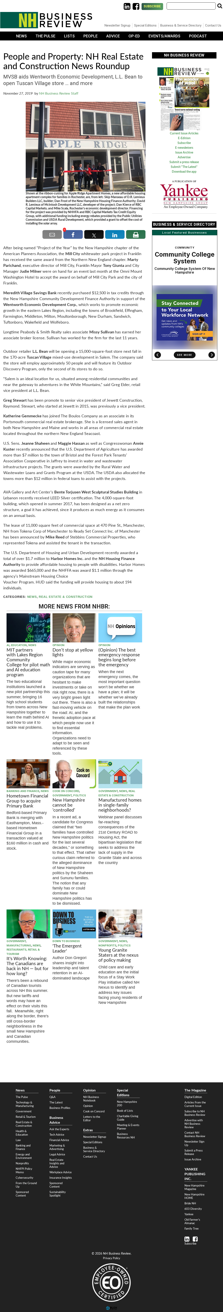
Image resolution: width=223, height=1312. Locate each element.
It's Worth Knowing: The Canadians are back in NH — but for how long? (28, 966)
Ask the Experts (59, 1129)
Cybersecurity (24, 1177)
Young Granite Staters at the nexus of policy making (118, 955)
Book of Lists (125, 1110)
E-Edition (184, 138)
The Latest (56, 1102)
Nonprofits (107, 945)
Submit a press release (184, 162)
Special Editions (145, 25)
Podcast (198, 36)
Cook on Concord (65, 791)
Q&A (52, 1097)
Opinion (58, 645)
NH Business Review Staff (58, 93)
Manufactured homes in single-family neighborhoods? (120, 805)
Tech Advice (56, 1134)
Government (62, 795)
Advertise (184, 157)
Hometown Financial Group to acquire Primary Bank (27, 801)
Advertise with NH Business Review (193, 1124)
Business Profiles (59, 1108)
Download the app (184, 171)
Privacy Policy (111, 1258)
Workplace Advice (60, 1172)
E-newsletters (184, 147)
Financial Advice (59, 1140)
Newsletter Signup (117, 25)
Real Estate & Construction (66, 596)
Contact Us (213, 25)
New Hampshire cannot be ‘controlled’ (68, 805)
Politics (79, 795)
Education (19, 645)
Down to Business (66, 941)
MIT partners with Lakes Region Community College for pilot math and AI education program (28, 662)
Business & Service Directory (180, 25)
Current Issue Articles (184, 133)
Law (18, 1140)
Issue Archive (184, 152)
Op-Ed (134, 36)
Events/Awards (164, 36)
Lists (69, 36)
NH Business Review (46, 20)
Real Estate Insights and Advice (56, 1163)
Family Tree (191, 1228)
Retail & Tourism (26, 1116)
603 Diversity (193, 1208)
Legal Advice (57, 1154)
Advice (113, 36)
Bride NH (190, 1203)
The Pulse (45, 36)
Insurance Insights (60, 1177)
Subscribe (152, 6)
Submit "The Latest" (184, 167)
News (21, 36)
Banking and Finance (23, 791)
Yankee (188, 1214)
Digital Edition (193, 1097)
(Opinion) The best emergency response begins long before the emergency (119, 657)
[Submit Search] (219, 6)
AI (8, 645)
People (90, 36)
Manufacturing (19, 945)
